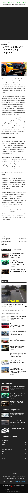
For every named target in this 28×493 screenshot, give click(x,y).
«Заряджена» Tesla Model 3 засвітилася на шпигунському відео (17, 422)
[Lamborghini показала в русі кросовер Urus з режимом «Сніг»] (5, 415)
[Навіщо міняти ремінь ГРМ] (5, 430)
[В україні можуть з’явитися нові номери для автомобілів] (5, 318)
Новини (18, 485)
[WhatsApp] (13, 58)
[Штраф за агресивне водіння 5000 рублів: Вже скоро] (5, 348)
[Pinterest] (9, 58)
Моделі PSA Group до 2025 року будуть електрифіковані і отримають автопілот (18, 355)
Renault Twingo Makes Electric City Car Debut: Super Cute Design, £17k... (17, 395)
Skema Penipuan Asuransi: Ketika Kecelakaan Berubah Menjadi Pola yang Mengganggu (6, 241)
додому (3, 42)
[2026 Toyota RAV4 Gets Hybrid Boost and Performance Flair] (5, 255)
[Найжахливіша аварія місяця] (14, 294)
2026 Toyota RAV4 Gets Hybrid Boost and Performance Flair (17, 255)
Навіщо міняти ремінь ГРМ (17, 428)
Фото (22, 485)
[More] (16, 58)
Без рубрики (8, 42)
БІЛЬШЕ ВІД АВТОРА (17, 249)
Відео (10, 485)
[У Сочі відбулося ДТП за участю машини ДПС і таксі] (5, 362)
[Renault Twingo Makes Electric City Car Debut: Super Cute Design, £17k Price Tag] (5, 262)
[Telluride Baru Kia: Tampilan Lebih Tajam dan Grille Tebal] (5, 271)
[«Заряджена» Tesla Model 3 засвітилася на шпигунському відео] (5, 422)
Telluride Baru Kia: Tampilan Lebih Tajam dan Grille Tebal (21, 240)
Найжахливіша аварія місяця (12, 305)
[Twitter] (6, 58)
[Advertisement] (14, 26)
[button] (2, 9)
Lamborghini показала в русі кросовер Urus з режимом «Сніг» (17, 415)
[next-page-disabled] (5, 277)
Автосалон (5, 485)
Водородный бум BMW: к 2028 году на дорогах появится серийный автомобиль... (18, 333)
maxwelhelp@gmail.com (19, 481)
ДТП (14, 485)
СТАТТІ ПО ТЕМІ (6, 249)
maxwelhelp (3, 306)
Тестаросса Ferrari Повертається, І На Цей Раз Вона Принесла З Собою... (17, 325)
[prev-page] (2, 277)
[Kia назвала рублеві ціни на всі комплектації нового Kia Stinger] (5, 340)
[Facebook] (2, 58)
